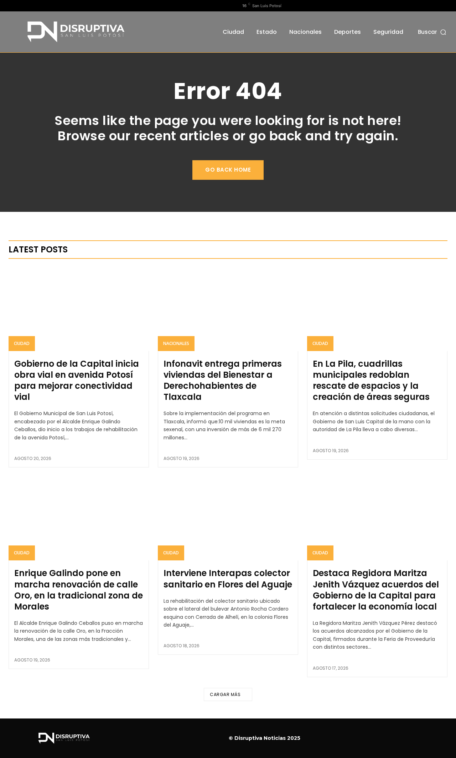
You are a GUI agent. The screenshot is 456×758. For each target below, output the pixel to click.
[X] (35, 6)
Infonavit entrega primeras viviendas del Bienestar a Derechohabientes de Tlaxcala (223, 380)
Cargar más (225, 694)
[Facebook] (12, 6)
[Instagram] (24, 6)
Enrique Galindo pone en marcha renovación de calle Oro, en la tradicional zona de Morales (78, 589)
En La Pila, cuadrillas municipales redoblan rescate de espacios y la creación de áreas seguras (371, 380)
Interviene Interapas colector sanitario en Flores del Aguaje (228, 578)
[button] (432, 32)
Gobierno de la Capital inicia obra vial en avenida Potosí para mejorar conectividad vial (76, 380)
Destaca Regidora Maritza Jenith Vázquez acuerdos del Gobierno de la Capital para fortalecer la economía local (376, 589)
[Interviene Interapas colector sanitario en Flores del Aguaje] (228, 518)
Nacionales (176, 343)
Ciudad (22, 343)
